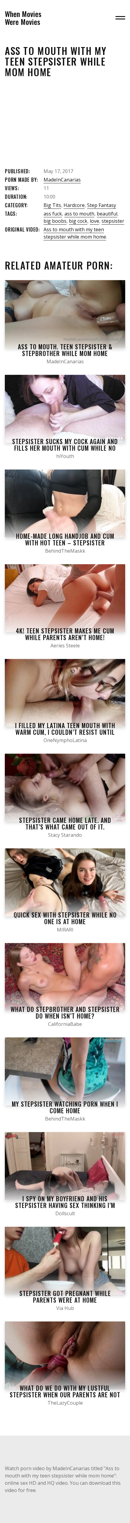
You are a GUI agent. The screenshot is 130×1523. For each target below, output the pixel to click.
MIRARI (65, 929)
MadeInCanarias (62, 179)
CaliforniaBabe (65, 1024)
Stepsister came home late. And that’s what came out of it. (65, 823)
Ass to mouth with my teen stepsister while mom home (75, 233)
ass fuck (53, 213)
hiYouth (65, 456)
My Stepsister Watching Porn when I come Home (65, 1107)
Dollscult (65, 1213)
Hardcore (74, 205)
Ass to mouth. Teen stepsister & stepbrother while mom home (65, 350)
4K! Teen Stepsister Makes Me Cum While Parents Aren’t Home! (65, 634)
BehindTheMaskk (65, 551)
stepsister (113, 221)
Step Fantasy (101, 205)
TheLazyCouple (65, 1402)
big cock (78, 221)
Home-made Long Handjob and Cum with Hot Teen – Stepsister (65, 539)
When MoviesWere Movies (23, 18)
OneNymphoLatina (65, 740)
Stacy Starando (65, 835)
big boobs (55, 221)
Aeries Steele (65, 645)
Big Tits (52, 205)
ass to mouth (79, 213)
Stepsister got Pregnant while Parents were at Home (65, 1296)
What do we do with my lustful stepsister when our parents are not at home (65, 1394)
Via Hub (65, 1308)
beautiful (107, 213)
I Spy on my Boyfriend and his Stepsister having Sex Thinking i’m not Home (65, 1205)
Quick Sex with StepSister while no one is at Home (65, 918)
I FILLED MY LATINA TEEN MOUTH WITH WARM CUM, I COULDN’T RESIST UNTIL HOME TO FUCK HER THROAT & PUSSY (65, 732)
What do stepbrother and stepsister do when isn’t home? (65, 1012)
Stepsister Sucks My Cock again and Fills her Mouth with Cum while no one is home (65, 448)
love (94, 221)
